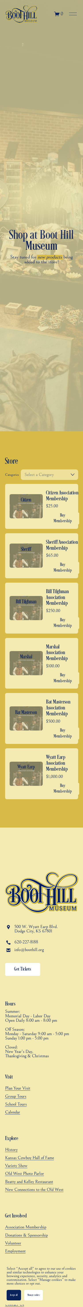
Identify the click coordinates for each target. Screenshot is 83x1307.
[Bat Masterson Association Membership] (40, 718)
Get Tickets (22, 969)
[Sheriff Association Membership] (40, 556)
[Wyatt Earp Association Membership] (40, 774)
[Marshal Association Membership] (40, 663)
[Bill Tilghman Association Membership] (40, 608)
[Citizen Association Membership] (40, 506)
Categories (12, 475)
